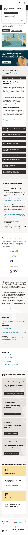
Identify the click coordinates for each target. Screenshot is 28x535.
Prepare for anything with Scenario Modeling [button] (11, 129)
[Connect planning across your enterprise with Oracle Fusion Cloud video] (14, 40)
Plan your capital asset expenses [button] (11, 155)
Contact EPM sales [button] (9, 509)
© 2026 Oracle (5, 521)
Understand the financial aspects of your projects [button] (11, 160)
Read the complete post (8, 308)
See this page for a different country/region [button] (13, 20)
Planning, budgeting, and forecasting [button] (12, 78)
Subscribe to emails (6, 526)
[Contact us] (25, 3)
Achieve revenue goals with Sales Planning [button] (11, 150)
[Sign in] (22, 3)
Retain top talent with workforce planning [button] (11, 144)
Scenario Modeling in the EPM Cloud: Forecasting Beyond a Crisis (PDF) (13, 199)
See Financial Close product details (11, 453)
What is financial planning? (12, 364)
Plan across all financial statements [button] (11, 134)
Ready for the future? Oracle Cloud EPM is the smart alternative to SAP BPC (13, 338)
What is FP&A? (8, 357)
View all (4, 343)
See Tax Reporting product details (11, 433)
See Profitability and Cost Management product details (14, 394)
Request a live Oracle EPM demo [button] (12, 485)
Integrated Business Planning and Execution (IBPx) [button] (11, 166)
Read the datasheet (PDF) (17, 30)
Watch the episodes (6, 62)
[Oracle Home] (6, 3)
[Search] (16, 3)
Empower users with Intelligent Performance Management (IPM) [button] (11, 171)
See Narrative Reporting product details (12, 413)
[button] (3, 3)
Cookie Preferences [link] (5, 523)
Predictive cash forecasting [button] (9, 139)
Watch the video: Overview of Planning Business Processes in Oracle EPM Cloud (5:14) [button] (14, 215)
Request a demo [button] (6, 30)
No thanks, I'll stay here (9, 16)
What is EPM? (8, 354)
